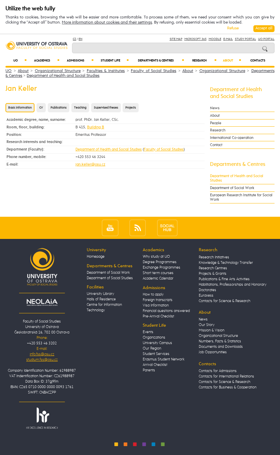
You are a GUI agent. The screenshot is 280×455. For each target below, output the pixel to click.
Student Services (156, 354)
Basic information (20, 107)
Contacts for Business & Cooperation (227, 387)
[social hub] (167, 228)
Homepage (95, 256)
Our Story (206, 325)
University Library (100, 294)
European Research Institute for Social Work (241, 197)
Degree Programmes (160, 262)
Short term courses (158, 273)
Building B (95, 127)
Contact (216, 145)
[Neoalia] (42, 302)
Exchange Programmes (161, 267)
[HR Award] (42, 418)
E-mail (228, 39)
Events (148, 332)
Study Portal (245, 39)
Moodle (215, 39)
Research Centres (213, 268)
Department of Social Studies (110, 278)
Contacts (257, 60)
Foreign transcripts (157, 300)
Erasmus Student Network (163, 359)
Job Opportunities (213, 352)
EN (80, 39)
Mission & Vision (211, 330)
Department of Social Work (232, 188)
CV (41, 107)
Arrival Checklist (155, 365)
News (215, 108)
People (215, 123)
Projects (130, 107)
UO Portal (266, 39)
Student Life (115, 60)
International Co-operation (231, 138)
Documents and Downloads (221, 347)
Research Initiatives (214, 257)
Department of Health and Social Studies (63, 76)
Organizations (154, 337)
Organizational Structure (58, 71)
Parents (149, 370)
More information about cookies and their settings (107, 22)
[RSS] (137, 228)
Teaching (80, 107)
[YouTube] (110, 228)
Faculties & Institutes (106, 71)
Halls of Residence (101, 299)
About (232, 60)
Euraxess (206, 295)
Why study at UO (156, 256)
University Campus (157, 343)
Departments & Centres (161, 60)
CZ (74, 39)
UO (20, 60)
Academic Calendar (158, 278)
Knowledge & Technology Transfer (226, 263)
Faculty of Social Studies (153, 71)
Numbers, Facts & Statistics (220, 341)
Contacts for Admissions (218, 371)
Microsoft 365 (195, 39)
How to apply (153, 294)
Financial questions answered (166, 311)
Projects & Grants (212, 273)
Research (204, 60)
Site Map (176, 39)
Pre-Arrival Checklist (158, 316)
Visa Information (156, 305)
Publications (59, 107)
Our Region (152, 348)
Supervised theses (106, 107)
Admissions (80, 60)
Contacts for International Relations (226, 376)
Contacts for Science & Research (224, 301)
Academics (46, 60)
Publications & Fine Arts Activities (224, 279)
